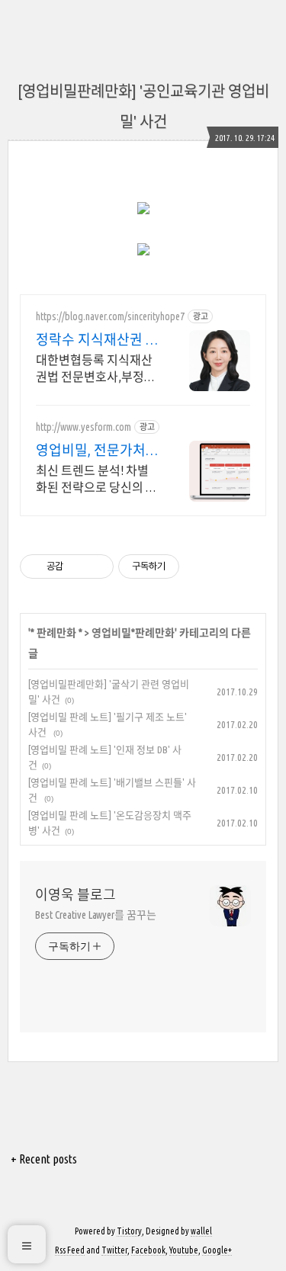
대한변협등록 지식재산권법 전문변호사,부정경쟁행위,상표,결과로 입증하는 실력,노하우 (97, 369)
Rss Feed (70, 1250)
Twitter (114, 1250)
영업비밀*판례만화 (133, 633)
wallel (201, 1231)
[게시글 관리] (96, 566)
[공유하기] (77, 566)
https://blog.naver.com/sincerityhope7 (110, 316)
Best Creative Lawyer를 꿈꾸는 (95, 915)
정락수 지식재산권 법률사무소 (97, 340)
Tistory (129, 1231)
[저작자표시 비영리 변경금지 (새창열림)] (199, 566)
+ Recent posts (44, 1159)
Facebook (148, 1250)
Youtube (183, 1250)
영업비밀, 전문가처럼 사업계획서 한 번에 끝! (97, 450)
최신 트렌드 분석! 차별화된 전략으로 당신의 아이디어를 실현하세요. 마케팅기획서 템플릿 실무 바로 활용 (96, 480)
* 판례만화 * (56, 633)
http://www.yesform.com (83, 427)
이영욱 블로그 (75, 894)
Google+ (217, 1250)
